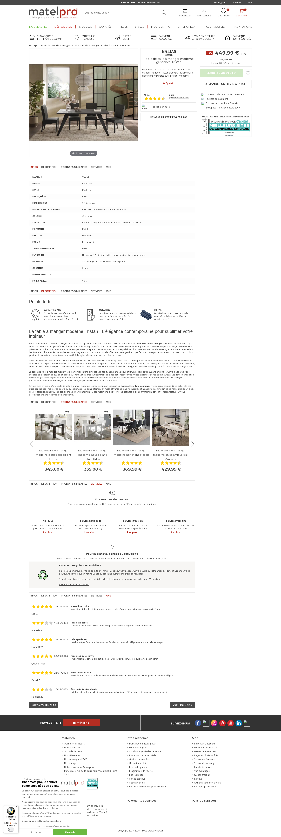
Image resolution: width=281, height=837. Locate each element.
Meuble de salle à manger (56, 45)
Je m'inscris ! (81, 723)
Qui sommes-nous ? (74, 743)
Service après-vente (204, 759)
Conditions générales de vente (145, 751)
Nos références (72, 755)
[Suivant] (135, 102)
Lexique (198, 778)
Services (96, 167)
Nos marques (71, 763)
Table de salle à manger (86, 45)
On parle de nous (73, 751)
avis (171, 95)
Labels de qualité (203, 767)
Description (49, 167)
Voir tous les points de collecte (74, 584)
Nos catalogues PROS (75, 759)
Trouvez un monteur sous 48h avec (169, 116)
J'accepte (70, 832)
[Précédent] (31, 102)
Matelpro (34, 45)
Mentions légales (138, 747)
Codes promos (137, 782)
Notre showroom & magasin (79, 767)
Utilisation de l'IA (138, 763)
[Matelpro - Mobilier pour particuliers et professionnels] (53, 13)
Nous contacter (72, 747)
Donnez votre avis (180, 97)
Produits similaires (74, 167)
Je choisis (36, 832)
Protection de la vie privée (142, 755)
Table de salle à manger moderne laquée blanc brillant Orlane (92, 455)
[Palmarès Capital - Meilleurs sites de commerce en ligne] (226, 125)
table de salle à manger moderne (73, 385)
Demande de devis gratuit (142, 743)
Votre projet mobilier (205, 786)
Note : (147, 95)
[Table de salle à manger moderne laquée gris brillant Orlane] (53, 427)
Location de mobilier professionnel (147, 786)
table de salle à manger (46, 360)
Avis (108, 167)
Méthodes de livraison (205, 747)
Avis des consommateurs (207, 782)
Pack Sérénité (136, 774)
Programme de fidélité (141, 770)
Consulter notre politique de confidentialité (41, 821)
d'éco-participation (232, 63)
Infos (34, 167)
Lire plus (47, 532)
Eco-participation (138, 767)
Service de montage (204, 763)
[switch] (11, 829)
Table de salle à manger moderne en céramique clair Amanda (170, 455)
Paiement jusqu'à (141, 2)
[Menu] (16, 807)
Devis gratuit (220, 2)
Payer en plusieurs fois (206, 755)
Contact (237, 2)
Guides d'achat (202, 774)
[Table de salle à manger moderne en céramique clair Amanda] (170, 427)
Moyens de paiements (206, 751)
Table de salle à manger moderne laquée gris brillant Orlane (53, 455)
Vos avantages (202, 770)
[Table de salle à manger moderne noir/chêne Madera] (131, 427)
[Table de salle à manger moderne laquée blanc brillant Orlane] (92, 427)
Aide (250, 2)
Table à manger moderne (116, 45)
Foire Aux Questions (204, 743)
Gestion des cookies (139, 759)
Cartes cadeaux (137, 778)
